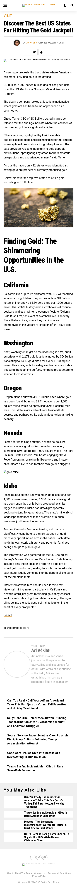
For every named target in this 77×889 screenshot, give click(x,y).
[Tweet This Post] (34, 52)
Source (8, 615)
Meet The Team (23, 873)
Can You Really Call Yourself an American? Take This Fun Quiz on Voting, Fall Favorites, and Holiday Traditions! (37, 704)
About (9, 873)
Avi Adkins (31, 43)
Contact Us (39, 873)
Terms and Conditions (59, 873)
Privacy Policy (39, 876)
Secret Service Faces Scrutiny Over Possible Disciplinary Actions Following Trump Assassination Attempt (38, 739)
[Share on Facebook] (27, 52)
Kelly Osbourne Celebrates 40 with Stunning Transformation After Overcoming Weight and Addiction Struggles (36, 722)
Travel (26, 627)
